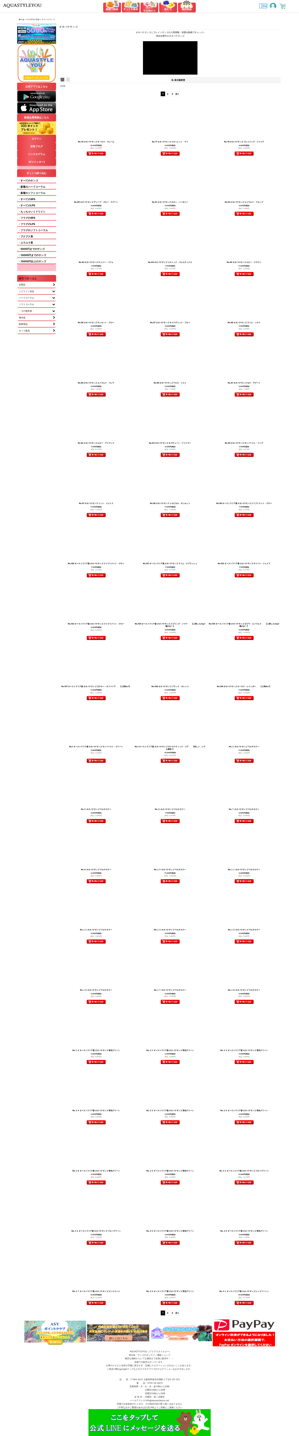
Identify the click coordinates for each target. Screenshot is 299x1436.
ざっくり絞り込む (37, 173)
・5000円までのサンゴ (31, 248)
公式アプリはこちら (36, 86)
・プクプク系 (25, 236)
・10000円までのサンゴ (32, 255)
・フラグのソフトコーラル (33, 230)
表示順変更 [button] (179, 80)
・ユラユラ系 (25, 242)
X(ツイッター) (36, 161)
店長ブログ (36, 146)
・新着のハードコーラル (31, 186)
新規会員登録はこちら (36, 117)
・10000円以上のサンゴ (32, 261)
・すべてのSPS (26, 199)
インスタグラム (36, 154)
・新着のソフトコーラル (31, 192)
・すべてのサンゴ (28, 180)
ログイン (37, 138)
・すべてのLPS (26, 205)
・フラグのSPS (26, 217)
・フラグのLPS (26, 224)
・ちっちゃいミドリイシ (31, 211)
